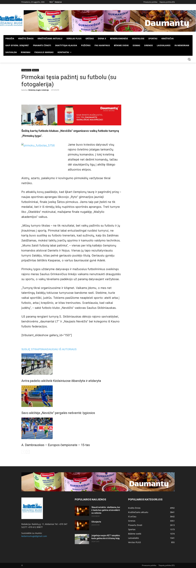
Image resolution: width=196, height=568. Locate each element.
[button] (189, 59)
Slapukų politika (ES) (167, 565)
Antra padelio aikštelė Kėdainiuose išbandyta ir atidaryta (61, 381)
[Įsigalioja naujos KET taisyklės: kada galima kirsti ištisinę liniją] (82, 539)
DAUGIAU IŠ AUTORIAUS (61, 349)
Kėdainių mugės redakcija (38, 90)
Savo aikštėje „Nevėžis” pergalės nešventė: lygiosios (58, 413)
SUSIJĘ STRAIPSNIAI (34, 349)
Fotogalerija (26, 70)
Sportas (35, 70)
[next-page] (28, 452)
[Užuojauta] (82, 525)
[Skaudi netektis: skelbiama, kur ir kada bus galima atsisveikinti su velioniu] (82, 511)
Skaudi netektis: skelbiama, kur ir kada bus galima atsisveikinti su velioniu (105, 510)
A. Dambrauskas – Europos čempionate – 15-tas (55, 445)
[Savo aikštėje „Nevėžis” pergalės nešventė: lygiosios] (71, 396)
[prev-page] (23, 452)
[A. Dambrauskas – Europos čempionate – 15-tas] (71, 428)
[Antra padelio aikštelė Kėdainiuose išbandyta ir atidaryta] (71, 364)
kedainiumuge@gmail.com (34, 536)
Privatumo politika (149, 565)
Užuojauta (96, 522)
